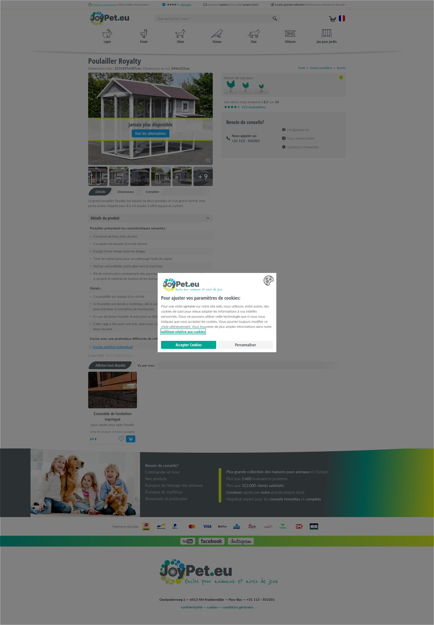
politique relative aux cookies (183, 331)
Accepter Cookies (189, 344)
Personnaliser (245, 344)
